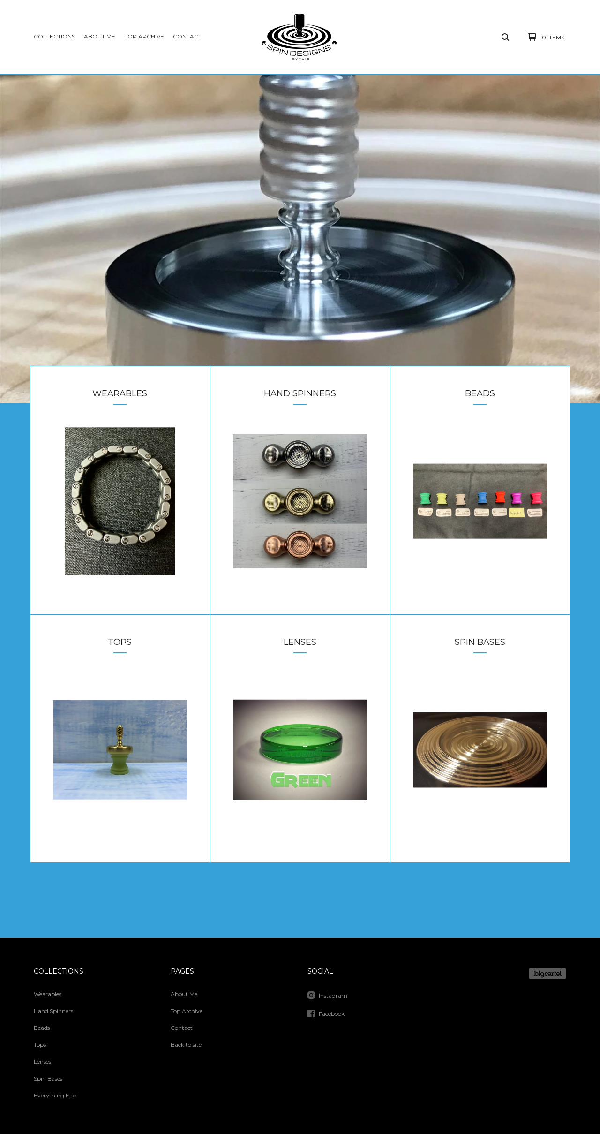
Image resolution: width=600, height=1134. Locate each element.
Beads (42, 1027)
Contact (187, 36)
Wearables (47, 994)
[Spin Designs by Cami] (299, 37)
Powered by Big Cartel (547, 973)
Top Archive (144, 36)
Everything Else (55, 1095)
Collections (54, 36)
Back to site (186, 1044)
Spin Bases (48, 1078)
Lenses (42, 1061)
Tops (40, 1044)
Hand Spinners (53, 1010)
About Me (99, 36)
